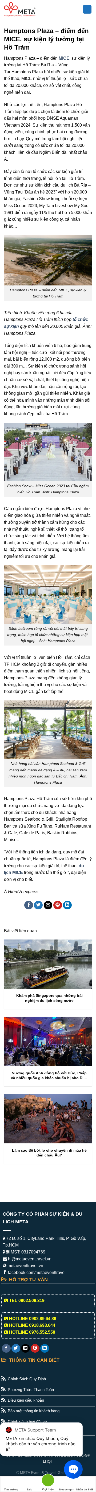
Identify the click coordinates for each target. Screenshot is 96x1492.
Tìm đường (11, 1489)
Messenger (66, 1489)
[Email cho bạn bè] (48, 905)
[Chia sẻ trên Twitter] (38, 905)
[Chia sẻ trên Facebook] (28, 905)
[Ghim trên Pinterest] (57, 905)
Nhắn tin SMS (85, 1489)
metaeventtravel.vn (24, 1265)
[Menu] (87, 9)
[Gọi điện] (48, 1481)
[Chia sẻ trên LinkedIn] (67, 905)
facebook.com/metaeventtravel (36, 1272)
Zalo (29, 1489)
